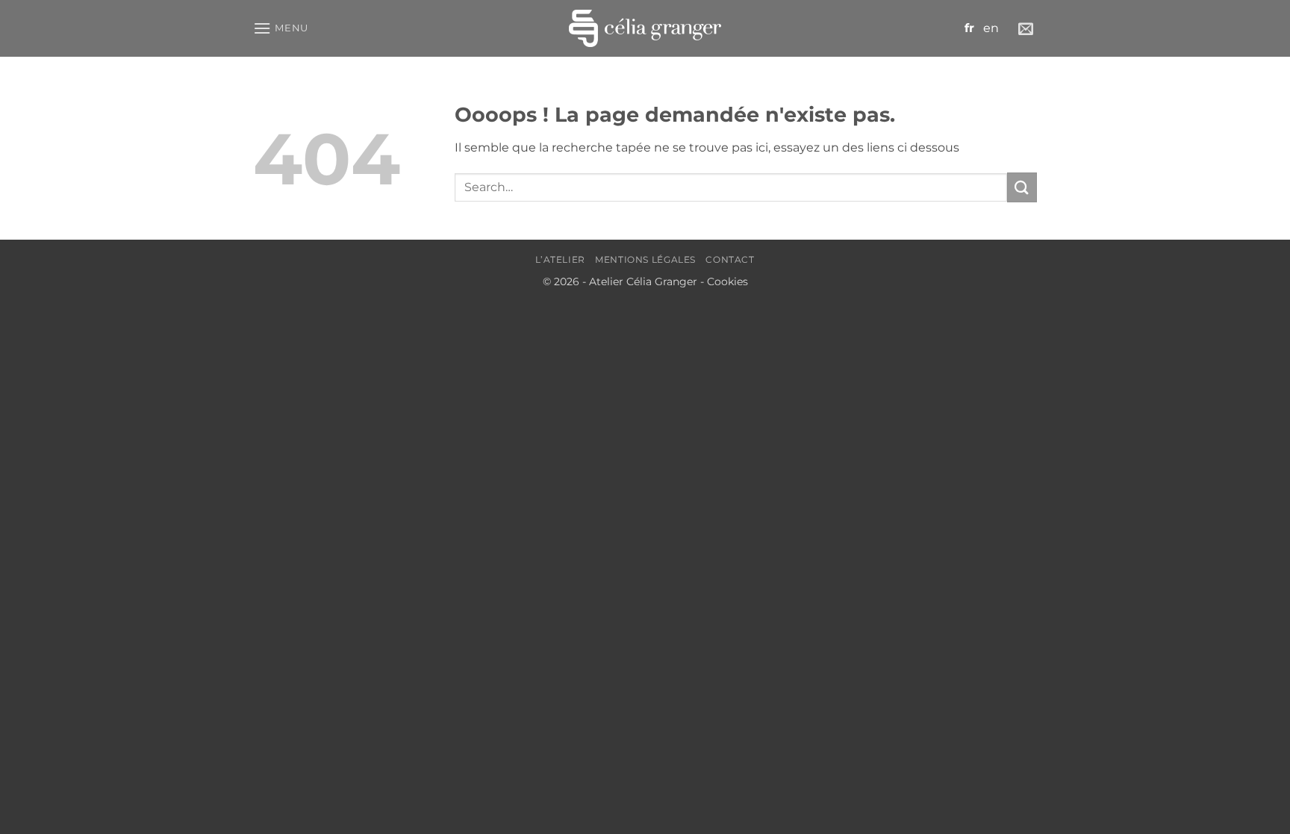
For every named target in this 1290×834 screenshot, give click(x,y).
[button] (280, 28)
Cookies (727, 281)
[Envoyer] (1022, 187)
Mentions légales (645, 259)
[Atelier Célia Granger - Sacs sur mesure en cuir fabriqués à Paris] (645, 28)
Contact (729, 259)
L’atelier (560, 259)
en (991, 28)
